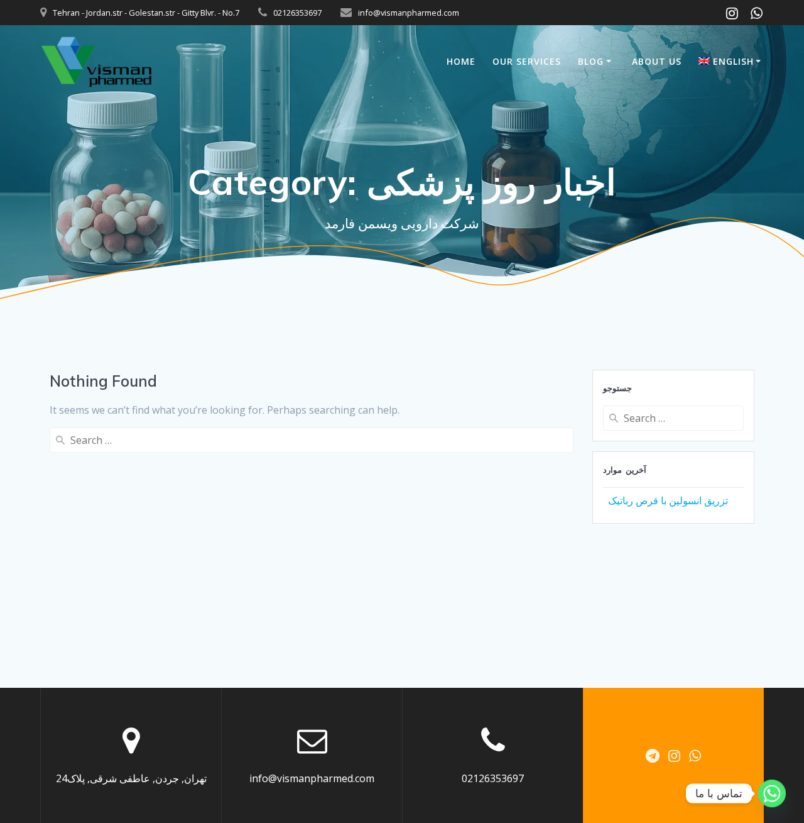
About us (657, 61)
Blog (591, 61)
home (461, 61)
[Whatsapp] (772, 793)
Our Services (526, 61)
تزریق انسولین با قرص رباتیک (668, 500)
